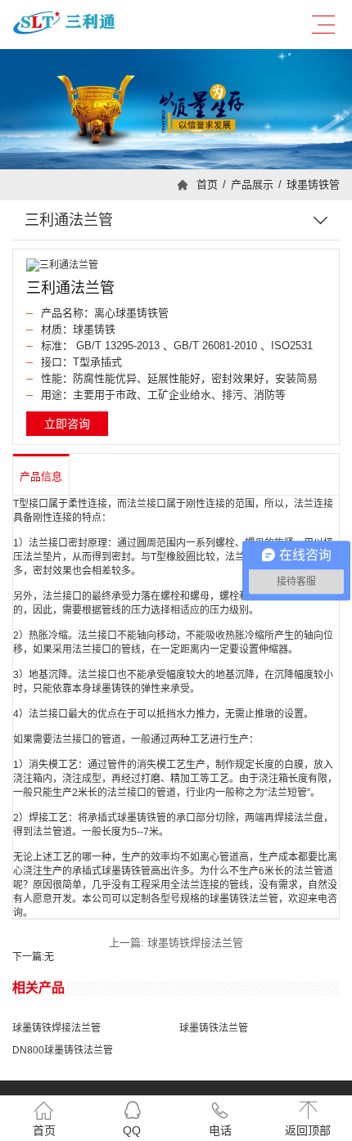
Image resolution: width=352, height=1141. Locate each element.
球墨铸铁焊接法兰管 (56, 1028)
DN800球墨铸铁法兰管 (62, 1050)
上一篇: (176, 943)
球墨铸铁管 (313, 184)
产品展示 (252, 184)
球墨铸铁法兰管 (213, 1028)
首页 (207, 184)
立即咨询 (67, 423)
